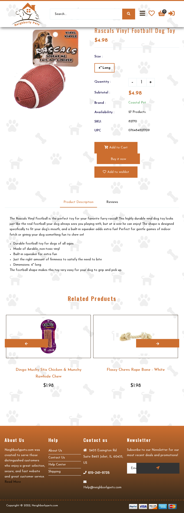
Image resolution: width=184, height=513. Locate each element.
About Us (55, 450)
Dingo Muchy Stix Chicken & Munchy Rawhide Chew (48, 373)
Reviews (112, 202)
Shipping (54, 471)
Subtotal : (102, 92)
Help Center (57, 464)
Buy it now (118, 159)
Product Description (78, 202)
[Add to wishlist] (87, 318)
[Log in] (171, 14)
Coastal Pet (137, 102)
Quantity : (102, 82)
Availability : (104, 112)
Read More (13, 481)
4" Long (104, 67)
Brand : (100, 103)
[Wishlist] (152, 14)
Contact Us (56, 457)
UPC (97, 130)
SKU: (98, 121)
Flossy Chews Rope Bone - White (136, 370)
